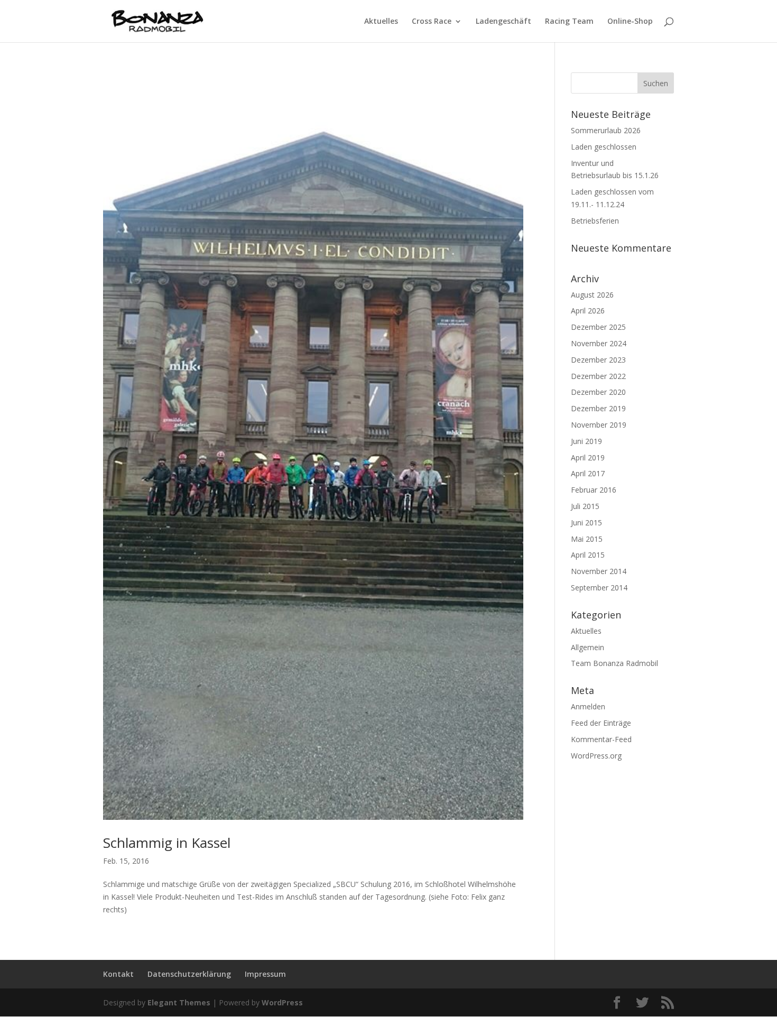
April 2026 (588, 311)
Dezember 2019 (598, 408)
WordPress (282, 1002)
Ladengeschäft (503, 21)
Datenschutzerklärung (189, 974)
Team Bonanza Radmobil (614, 663)
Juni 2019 (586, 441)
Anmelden (588, 706)
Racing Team (569, 21)
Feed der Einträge (601, 723)
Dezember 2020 (598, 392)
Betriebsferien (595, 221)
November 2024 (598, 343)
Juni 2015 (586, 522)
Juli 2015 (585, 506)
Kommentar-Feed (601, 739)
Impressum (265, 974)
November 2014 (598, 571)
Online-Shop (630, 21)
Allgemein (587, 647)
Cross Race (431, 21)
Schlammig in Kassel (166, 842)
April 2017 (588, 473)
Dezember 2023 (598, 360)
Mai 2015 (587, 539)
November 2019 (598, 425)
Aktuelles (381, 21)
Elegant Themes (178, 1002)
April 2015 (588, 555)
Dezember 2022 (598, 376)
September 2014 (599, 588)
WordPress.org (596, 756)
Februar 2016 (593, 490)
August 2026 (592, 295)
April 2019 (588, 457)
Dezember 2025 (598, 327)
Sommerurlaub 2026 (606, 130)
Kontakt (118, 974)
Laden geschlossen (603, 147)
